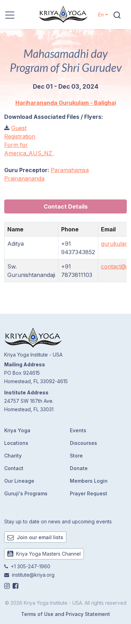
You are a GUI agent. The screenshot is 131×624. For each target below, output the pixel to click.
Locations (16, 443)
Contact (13, 468)
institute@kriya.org (33, 575)
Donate (79, 468)
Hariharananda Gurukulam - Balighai (65, 102)
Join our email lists (39, 537)
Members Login (89, 481)
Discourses (83, 443)
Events (78, 430)
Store (76, 456)
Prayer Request (88, 493)
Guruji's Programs (26, 493)
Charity (13, 456)
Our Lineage (19, 481)
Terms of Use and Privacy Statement (65, 614)
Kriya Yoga (17, 430)
